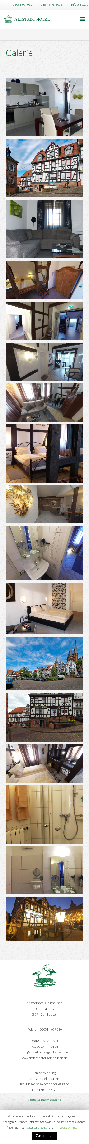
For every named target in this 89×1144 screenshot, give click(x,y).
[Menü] (82, 19)
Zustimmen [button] (44, 1135)
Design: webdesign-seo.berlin (45, 1099)
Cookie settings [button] (68, 1127)
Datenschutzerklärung (40, 1127)
